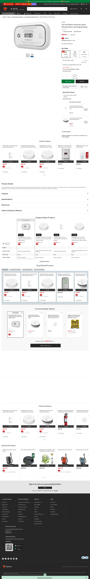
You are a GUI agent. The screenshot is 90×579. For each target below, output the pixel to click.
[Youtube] (11, 559)
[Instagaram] (8, 559)
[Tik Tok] (16, 559)
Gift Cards (20, 511)
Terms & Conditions (53, 504)
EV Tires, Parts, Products (22, 507)
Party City (65, 13)
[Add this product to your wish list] (75, 76)
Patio (45, 13)
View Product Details (67, 31)
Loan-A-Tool (20, 518)
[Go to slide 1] (27, 55)
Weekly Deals (28, 13)
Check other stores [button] (67, 70)
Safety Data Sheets (5, 516)
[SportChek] (24, 4)
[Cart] (86, 9)
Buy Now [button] (82, 81)
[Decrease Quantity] (63, 76)
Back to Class (57, 13)
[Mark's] (29, 4)
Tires (50, 13)
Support (63, 4)
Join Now (56, 490)
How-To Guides (21, 521)
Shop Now (67, 1)
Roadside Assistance (22, 509)
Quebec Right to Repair (54, 514)
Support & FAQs (5, 504)
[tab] (66, 54)
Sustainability (36, 518)
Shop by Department (9, 13)
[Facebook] (3, 559)
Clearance (38, 13)
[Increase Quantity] (71, 76)
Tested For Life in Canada (38, 514)
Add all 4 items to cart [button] (46, 345)
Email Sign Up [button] (56, 4)
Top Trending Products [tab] (27, 269)
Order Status (74, 8)
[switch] (4, 244)
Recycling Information (38, 521)
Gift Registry (20, 514)
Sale (63, 38)
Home (4, 17)
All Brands (36, 511)
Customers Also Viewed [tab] (15, 269)
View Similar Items (77, 31)
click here (67, 136)
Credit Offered (48, 4)
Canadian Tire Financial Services (24, 502)
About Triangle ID (37, 504)
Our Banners (36, 507)
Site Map (51, 507)
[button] (65, 9)
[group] (9, 166)
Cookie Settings (5, 521)
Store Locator (4, 502)
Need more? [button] (84, 62)
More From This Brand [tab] (39, 269)
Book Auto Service (74, 13)
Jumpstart (36, 516)
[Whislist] (81, 9)
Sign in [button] (83, 4)
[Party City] (34, 4)
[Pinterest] (14, 559)
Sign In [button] (45, 487)
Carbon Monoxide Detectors (31, 17)
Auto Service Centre (21, 504)
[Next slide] (88, 151)
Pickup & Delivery (5, 509)
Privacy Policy (52, 502)
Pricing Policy (52, 511)
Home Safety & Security (17, 17)
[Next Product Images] (56, 39)
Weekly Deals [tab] (5, 269)
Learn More (8, 541)
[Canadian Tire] (18, 4)
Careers (35, 509)
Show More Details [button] (44, 261)
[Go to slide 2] (32, 55)
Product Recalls (5, 514)
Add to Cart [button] (68, 81)
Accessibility (52, 509)
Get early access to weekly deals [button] (44, 577)
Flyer (20, 13)
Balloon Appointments (22, 516)
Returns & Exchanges (6, 511)
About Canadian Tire (37, 502)
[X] (5, 559)
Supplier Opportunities (38, 523)
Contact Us (4, 518)
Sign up (8, 531)
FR (86, 4)
